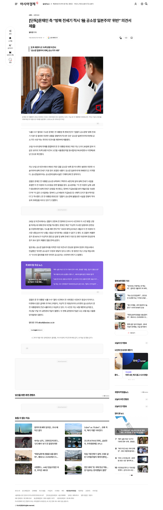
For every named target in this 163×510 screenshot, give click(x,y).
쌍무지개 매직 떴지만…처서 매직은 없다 (46, 429)
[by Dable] (105, 396)
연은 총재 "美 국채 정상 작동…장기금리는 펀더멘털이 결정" (96, 469)
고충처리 (87, 491)
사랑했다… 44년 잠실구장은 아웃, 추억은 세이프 (46, 469)
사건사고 (36, 15)
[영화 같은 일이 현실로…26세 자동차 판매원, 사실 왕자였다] (120, 329)
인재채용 (34, 491)
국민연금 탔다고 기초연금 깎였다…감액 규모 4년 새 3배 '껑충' (126, 470)
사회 (30, 15)
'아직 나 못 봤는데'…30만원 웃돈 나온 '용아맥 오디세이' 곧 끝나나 (126, 460)
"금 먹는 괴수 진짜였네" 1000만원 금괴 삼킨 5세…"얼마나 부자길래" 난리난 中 (76, 284)
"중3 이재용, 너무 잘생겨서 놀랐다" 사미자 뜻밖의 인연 (137, 306)
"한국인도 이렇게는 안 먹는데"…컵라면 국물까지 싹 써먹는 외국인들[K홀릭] (137, 287)
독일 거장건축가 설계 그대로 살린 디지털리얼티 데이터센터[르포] (96, 456)
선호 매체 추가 (54, 38)
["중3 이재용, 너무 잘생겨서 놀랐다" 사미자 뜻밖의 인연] (120, 309)
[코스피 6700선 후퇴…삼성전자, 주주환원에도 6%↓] (73, 447)
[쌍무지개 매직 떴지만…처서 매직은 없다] (23, 434)
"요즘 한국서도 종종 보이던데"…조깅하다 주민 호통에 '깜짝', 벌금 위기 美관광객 (76, 279)
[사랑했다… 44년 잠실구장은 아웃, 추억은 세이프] (23, 474)
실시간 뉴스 (46, 4)
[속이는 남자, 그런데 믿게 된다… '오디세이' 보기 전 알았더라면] (23, 447)
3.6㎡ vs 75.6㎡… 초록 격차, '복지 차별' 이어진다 (95, 429)
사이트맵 (94, 491)
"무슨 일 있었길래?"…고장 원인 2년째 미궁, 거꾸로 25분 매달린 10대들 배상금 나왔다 (137, 296)
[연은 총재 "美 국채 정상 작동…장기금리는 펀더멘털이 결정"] (73, 474)
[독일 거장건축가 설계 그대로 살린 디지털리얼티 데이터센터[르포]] (73, 460)
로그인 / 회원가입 (135, 4)
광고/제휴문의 (26, 491)
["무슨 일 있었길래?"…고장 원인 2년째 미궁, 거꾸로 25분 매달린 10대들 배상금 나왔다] (120, 300)
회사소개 (17, 491)
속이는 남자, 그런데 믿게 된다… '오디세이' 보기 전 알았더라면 (46, 442)
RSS (63, 491)
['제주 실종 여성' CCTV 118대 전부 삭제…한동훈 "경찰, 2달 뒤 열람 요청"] (142, 443)
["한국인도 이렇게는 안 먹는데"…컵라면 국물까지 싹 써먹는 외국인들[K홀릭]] (120, 290)
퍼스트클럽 (42, 491)
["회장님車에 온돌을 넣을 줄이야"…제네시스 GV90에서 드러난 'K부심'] (120, 319)
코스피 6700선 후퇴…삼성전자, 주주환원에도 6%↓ (95, 442)
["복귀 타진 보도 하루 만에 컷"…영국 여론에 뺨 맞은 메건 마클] (142, 453)
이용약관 (80, 491)
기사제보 (57, 491)
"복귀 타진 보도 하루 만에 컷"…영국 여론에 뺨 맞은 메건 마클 (126, 451)
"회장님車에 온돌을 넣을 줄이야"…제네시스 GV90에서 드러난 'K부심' (137, 316)
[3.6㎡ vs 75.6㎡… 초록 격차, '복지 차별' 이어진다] (73, 434)
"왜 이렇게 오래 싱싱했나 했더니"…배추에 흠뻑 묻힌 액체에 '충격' (73, 274)
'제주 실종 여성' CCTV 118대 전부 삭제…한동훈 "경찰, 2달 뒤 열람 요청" (76, 270)
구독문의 (49, 491)
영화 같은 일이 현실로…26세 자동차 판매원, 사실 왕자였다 (137, 325)
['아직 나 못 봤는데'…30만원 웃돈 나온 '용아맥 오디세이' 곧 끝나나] (142, 462)
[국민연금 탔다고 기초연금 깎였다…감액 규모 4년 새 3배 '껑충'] (142, 472)
